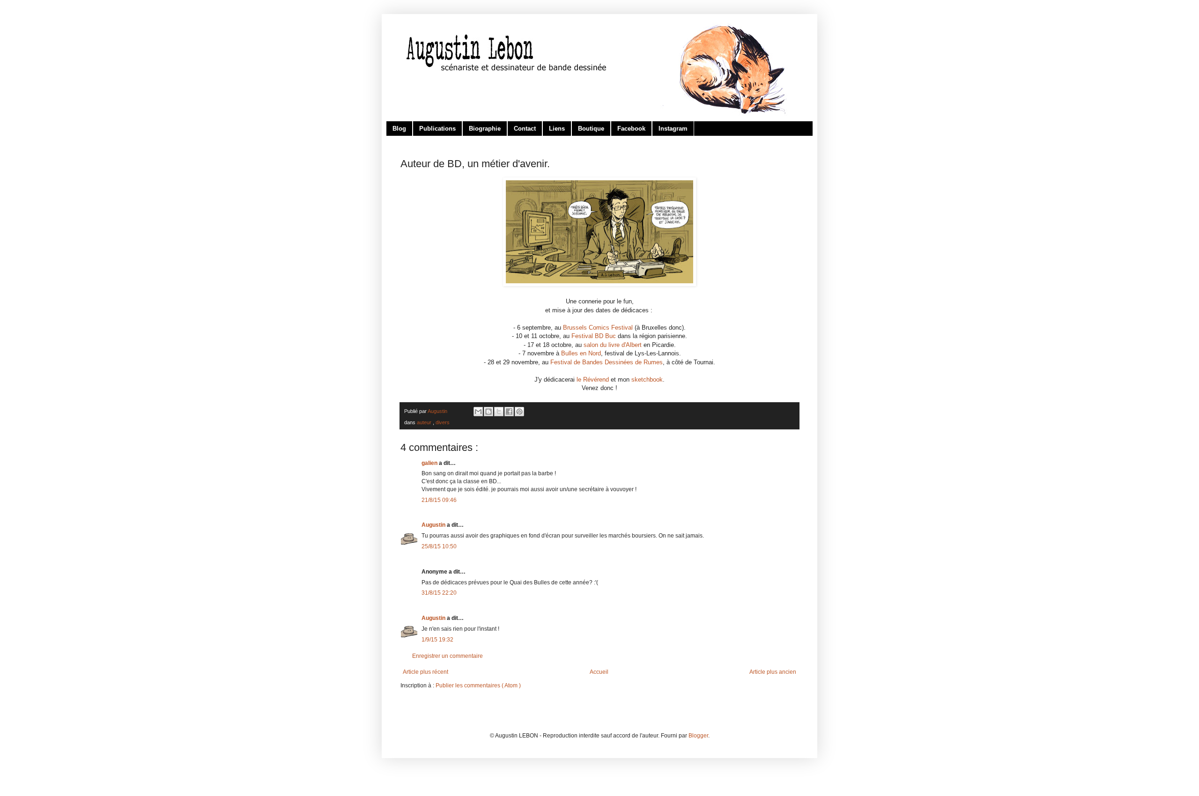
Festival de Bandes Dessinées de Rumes (606, 362)
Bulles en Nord (581, 353)
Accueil (599, 672)
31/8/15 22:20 (439, 593)
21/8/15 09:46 (439, 500)
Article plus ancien (772, 672)
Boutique (591, 128)
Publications (437, 128)
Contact (525, 128)
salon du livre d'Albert (613, 344)
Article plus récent (425, 672)
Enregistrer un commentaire (447, 656)
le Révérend (593, 379)
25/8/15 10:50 (439, 546)
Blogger (698, 735)
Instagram (673, 128)
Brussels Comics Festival (598, 327)
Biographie (485, 128)
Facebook (631, 128)
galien (430, 463)
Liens (557, 128)
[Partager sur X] (498, 411)
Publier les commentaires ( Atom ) (478, 685)
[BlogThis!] (488, 411)
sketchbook (647, 379)
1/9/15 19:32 (437, 639)
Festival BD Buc (593, 335)
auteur (425, 422)
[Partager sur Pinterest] (519, 411)
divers (443, 422)
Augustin (434, 525)
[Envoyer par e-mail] (478, 411)
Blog (399, 128)
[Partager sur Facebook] (509, 411)
